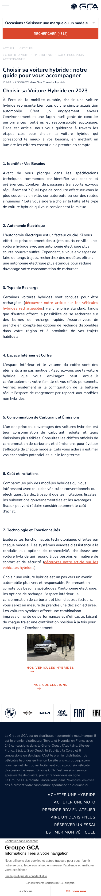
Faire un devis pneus (72, 817)
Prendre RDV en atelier (68, 809)
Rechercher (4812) (50, 33)
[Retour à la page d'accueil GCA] (84, 7)
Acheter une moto (74, 802)
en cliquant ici (78, 785)
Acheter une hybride (71, 794)
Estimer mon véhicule (70, 832)
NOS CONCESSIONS (51, 685)
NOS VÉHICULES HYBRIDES (50, 668)
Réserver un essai (74, 824)
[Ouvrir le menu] (5, 7)
